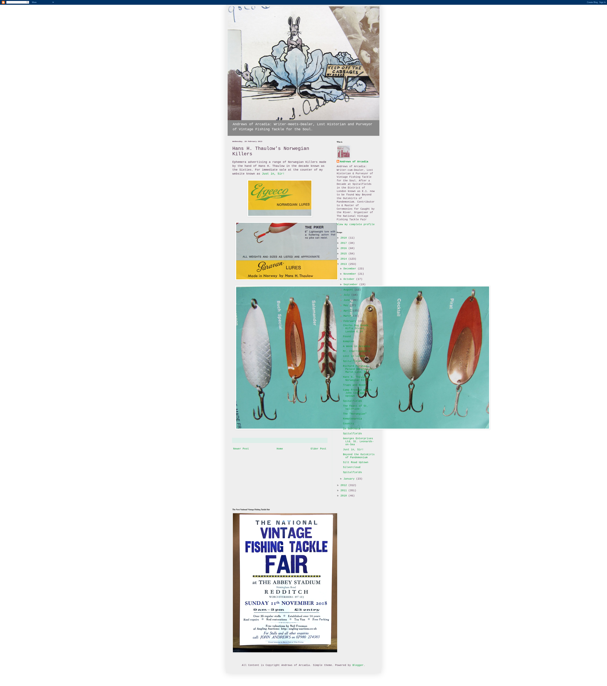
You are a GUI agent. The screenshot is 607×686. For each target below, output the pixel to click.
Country (348, 423)
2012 (344, 485)
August (349, 289)
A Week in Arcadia (356, 346)
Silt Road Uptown (355, 462)
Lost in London (354, 356)
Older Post (318, 448)
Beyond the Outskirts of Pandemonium (359, 456)
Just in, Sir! (273, 173)
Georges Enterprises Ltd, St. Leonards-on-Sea (358, 441)
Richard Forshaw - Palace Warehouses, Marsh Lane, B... (358, 369)
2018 (344, 238)
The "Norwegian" (355, 413)
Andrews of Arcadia (354, 161)
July (347, 295)
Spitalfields (352, 361)
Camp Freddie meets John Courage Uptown (357, 393)
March (348, 316)
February (350, 321)
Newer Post (241, 448)
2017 (344, 243)
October (349, 279)
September (351, 284)
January (349, 478)
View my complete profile (356, 224)
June (347, 300)
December (350, 268)
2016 (344, 248)
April (348, 310)
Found (347, 336)
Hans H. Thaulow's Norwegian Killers (357, 378)
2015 (344, 253)
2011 (344, 490)
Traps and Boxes (355, 385)
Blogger (358, 665)
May (346, 305)
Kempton (348, 341)
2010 (344, 495)
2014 (344, 259)
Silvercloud (351, 467)
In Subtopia (351, 428)
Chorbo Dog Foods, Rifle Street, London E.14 (356, 328)
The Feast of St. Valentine (355, 407)
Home (280, 448)
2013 (344, 264)
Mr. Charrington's (356, 351)
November (350, 274)
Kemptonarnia (352, 418)
